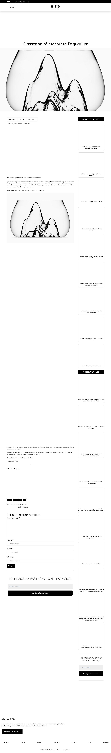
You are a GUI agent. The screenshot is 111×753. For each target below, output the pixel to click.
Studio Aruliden (29, 458)
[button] (10, 7)
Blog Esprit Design (13, 461)
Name (10, 540)
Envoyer (10, 566)
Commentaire (13, 518)
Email (10, 548)
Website (10, 557)
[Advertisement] (55, 27)
